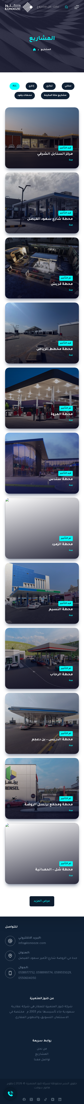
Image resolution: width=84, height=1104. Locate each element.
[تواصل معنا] (10, 1094)
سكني (68, 86)
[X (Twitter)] (31, 1099)
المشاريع (42, 1054)
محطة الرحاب (61, 674)
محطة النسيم (61, 609)
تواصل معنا (42, 1060)
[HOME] (34, 49)
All (15, 86)
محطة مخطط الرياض (54, 349)
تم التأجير (66, 278)
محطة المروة (62, 414)
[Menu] (76, 7)
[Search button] (66, 7)
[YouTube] (52, 1099)
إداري (31, 86)
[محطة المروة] (42, 398)
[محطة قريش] (42, 267)
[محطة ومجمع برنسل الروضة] (42, 788)
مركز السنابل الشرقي (55, 154)
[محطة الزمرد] (42, 528)
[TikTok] (45, 1099)
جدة (71, 160)
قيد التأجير (65, 148)
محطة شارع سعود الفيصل (50, 219)
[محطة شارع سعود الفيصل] (42, 202)
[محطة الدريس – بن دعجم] (42, 723)
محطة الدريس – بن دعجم (52, 739)
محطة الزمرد (62, 544)
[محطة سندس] (42, 463)
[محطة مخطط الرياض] (42, 333)
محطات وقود (25, 95)
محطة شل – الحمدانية (54, 870)
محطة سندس (61, 479)
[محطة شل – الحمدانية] (42, 853)
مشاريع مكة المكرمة (55, 95)
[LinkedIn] (59, 1099)
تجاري (49, 86)
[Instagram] (38, 1099)
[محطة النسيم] (42, 593)
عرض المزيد (42, 901)
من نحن (42, 1049)
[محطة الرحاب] (42, 658)
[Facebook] (24, 1099)
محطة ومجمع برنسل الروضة (48, 805)
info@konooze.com (32, 943)
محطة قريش (62, 284)
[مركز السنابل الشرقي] (42, 137)
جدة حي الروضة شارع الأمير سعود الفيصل (47, 958)
